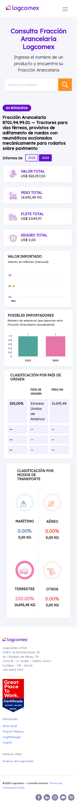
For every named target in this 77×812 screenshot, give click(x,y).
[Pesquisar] (65, 84)
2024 (45, 158)
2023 (31, 158)
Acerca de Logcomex (18, 761)
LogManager (12, 737)
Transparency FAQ (13, 787)
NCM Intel (10, 726)
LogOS (7, 742)
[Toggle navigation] (65, 9)
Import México (13, 731)
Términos (54, 783)
